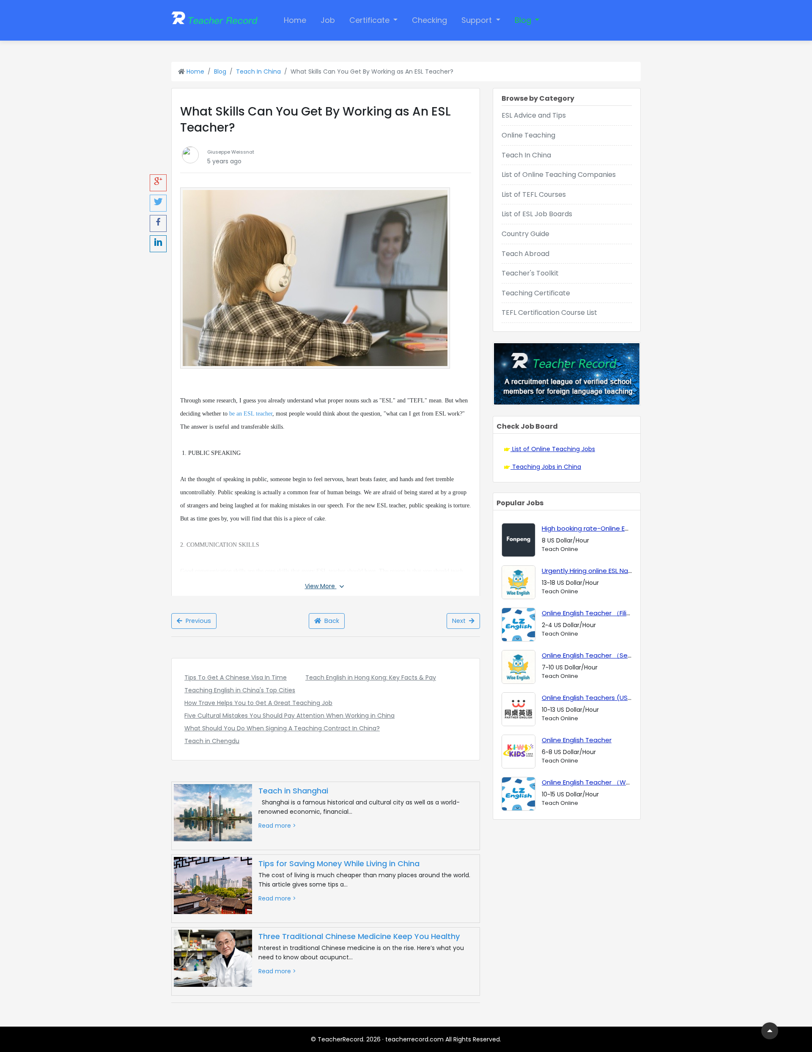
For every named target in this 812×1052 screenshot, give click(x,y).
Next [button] (460, 621)
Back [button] (330, 621)
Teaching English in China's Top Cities (239, 690)
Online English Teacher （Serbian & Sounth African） (623, 655)
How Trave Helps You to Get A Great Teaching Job (258, 703)
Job (328, 20)
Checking (429, 20)
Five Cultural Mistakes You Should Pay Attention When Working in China (289, 715)
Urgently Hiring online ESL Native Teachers (606, 570)
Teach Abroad (525, 254)
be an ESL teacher (250, 413)
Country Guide (525, 234)
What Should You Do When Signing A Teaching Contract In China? (282, 728)
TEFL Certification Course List (549, 312)
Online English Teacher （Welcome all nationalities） (623, 782)
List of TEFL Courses (534, 194)
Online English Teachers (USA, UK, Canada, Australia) (623, 697)
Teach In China (258, 71)
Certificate (370, 20)
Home (295, 20)
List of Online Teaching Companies (559, 174)
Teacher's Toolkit (530, 273)
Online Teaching (528, 135)
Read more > (277, 825)
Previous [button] (196, 621)
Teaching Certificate (536, 293)
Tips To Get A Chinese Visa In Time (235, 677)
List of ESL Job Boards (537, 214)
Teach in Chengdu (211, 741)
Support (477, 20)
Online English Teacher (577, 739)
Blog (524, 20)
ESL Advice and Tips (534, 115)
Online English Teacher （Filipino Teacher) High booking (627, 613)
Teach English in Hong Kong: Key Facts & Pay (370, 677)
